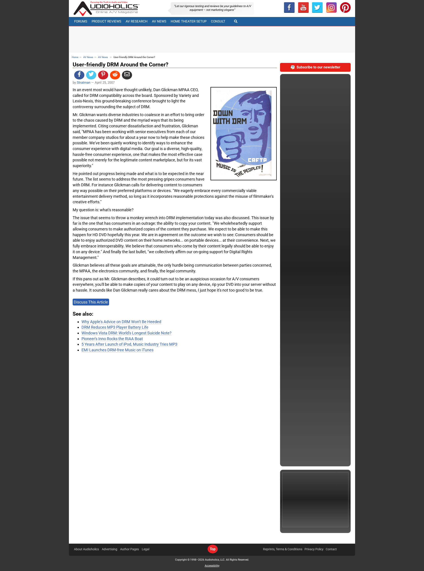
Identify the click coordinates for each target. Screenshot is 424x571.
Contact (331, 549)
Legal (145, 549)
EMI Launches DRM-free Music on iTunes (117, 350)
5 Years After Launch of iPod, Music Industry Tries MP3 (129, 344)
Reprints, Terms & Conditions (282, 549)
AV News (159, 21)
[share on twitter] (91, 75)
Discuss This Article (91, 302)
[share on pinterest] (103, 75)
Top (213, 549)
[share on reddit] (115, 75)
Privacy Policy (314, 549)
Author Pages (129, 549)
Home (75, 57)
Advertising (109, 549)
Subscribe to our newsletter (318, 67)
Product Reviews (106, 21)
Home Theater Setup (188, 21)
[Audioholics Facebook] (289, 7)
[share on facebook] (79, 75)
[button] (303, 7)
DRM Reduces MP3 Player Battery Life (114, 327)
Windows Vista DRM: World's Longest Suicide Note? (126, 333)
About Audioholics (86, 549)
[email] (127, 75)
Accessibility (212, 565)
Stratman (83, 83)
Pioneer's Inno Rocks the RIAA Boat (112, 338)
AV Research (137, 21)
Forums (80, 21)
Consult (218, 21)
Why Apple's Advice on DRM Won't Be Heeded (121, 321)
